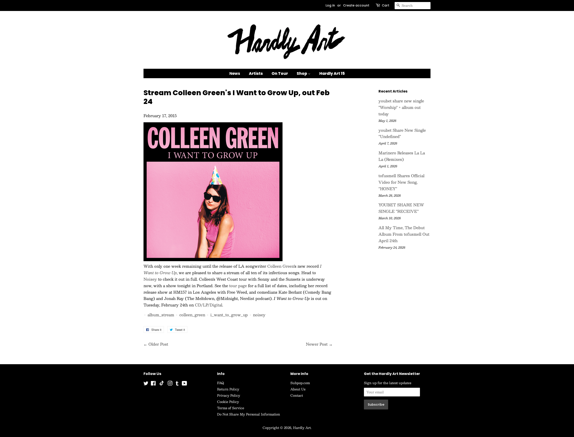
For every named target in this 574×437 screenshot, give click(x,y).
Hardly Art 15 (332, 73)
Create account (356, 5)
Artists (256, 73)
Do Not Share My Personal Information (248, 414)
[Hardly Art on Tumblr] (177, 384)
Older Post (158, 344)
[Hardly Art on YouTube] (184, 384)
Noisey (150, 279)
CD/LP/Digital (208, 305)
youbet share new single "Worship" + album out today (401, 107)
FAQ (220, 382)
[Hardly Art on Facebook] (153, 384)
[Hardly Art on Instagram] (169, 384)
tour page (238, 285)
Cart (385, 5)
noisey (259, 315)
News (234, 73)
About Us (297, 389)
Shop (302, 73)
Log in (330, 5)
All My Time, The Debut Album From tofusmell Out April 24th (403, 234)
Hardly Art (302, 427)
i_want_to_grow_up (229, 315)
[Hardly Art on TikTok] (161, 384)
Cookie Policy (228, 401)
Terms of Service (230, 408)
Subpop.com (300, 382)
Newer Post (317, 344)
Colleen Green (280, 266)
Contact (296, 395)
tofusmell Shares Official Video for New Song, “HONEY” (401, 182)
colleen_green (192, 315)
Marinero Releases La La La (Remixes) (401, 156)
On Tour (280, 73)
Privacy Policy (228, 395)
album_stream (161, 315)
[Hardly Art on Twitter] (146, 384)
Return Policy (228, 389)
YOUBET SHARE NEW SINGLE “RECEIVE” (401, 208)
